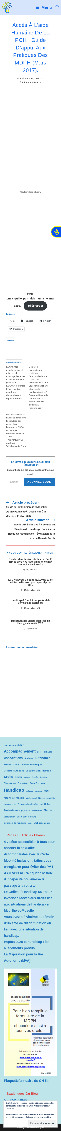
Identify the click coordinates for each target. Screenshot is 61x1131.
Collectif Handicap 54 (32, 764)
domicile (46, 770)
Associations (13, 758)
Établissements (42, 823)
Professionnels (12, 810)
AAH (6, 745)
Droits (8, 776)
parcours (7, 804)
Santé (48, 810)
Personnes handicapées (28, 804)
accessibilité (16, 745)
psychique (25, 810)
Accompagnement (20, 751)
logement (38, 791)
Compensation (33, 771)
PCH (14, 804)
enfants (27, 777)
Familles (43, 777)
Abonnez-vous (39, 482)
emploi (18, 777)
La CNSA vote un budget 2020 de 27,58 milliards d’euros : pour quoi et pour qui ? (30, 582)
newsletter (50, 798)
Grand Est (34, 783)
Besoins (7, 764)
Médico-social (31, 798)
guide (43, 783)
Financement (10, 783)
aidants (48, 751)
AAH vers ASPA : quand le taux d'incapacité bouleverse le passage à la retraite (28, 879)
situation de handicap (15, 823)
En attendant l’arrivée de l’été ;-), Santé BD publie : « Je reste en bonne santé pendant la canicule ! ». (30, 562)
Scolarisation (9, 817)
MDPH (47, 791)
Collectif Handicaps (14, 771)
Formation (23, 783)
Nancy (41, 798)
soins (30, 823)
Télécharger (35, 305)
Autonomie (42, 758)
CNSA (16, 764)
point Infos (45, 804)
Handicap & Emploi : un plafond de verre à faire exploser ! (30, 601)
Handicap (14, 790)
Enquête (35, 777)
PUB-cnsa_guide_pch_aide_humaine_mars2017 (30, 299)
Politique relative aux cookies (38, 1117)
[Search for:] (56, 7)
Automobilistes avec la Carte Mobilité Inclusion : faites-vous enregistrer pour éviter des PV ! (28, 860)
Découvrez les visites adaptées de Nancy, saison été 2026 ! (30, 622)
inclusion (29, 791)
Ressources (37, 810)
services (22, 816)
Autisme (28, 758)
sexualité (32, 817)
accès (40, 752)
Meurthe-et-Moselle (14, 797)
